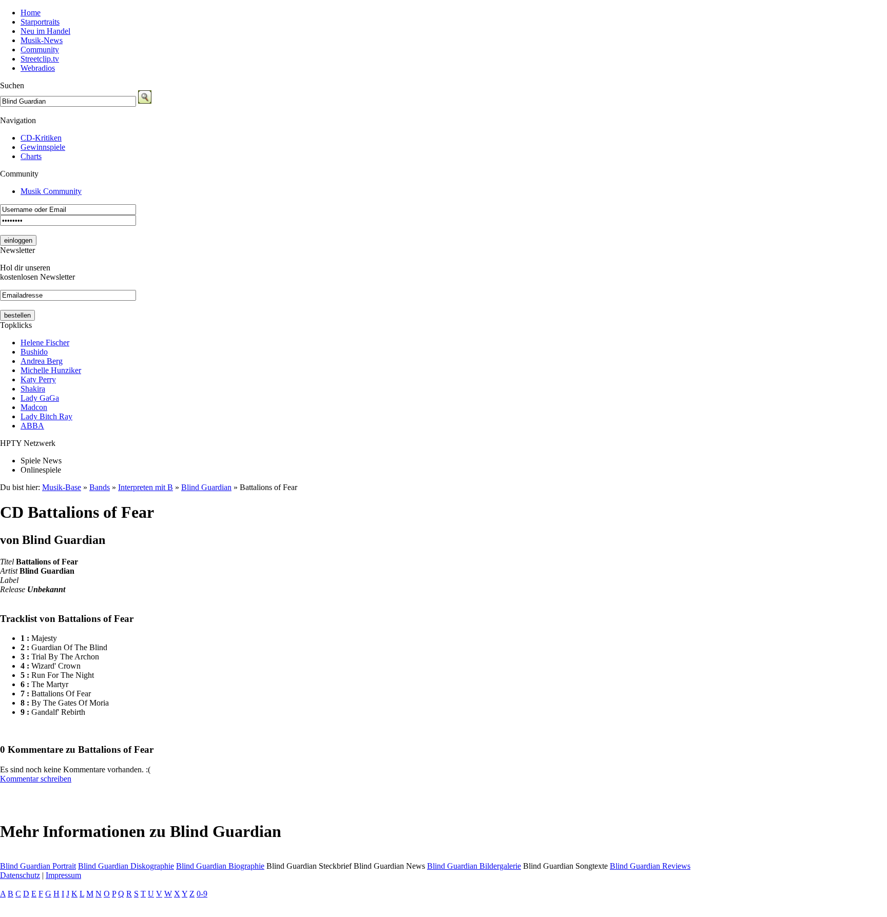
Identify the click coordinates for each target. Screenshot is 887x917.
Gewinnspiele (43, 147)
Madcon (34, 407)
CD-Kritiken (41, 137)
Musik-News (42, 40)
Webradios (38, 68)
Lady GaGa (40, 398)
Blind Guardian (206, 487)
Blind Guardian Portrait (38, 866)
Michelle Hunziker (51, 370)
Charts (31, 156)
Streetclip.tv (40, 58)
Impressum (63, 875)
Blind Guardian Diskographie (126, 866)
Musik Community (51, 191)
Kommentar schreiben (35, 778)
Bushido (34, 351)
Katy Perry (38, 379)
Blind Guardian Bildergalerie (474, 866)
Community (40, 49)
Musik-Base (61, 487)
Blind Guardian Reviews (650, 866)
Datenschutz (20, 875)
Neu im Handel (45, 31)
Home (31, 12)
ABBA (32, 425)
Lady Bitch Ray (46, 416)
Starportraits (40, 21)
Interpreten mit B (145, 487)
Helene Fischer (45, 342)
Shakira (33, 388)
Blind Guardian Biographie (220, 866)
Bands (99, 487)
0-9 (202, 893)
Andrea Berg (42, 361)
